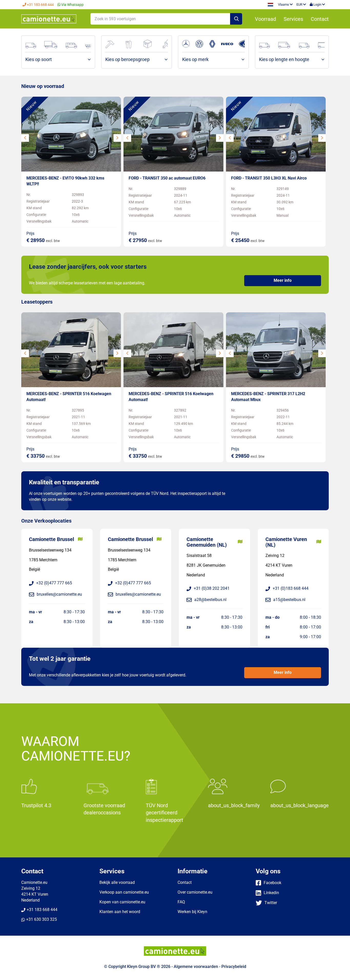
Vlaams (284, 4)
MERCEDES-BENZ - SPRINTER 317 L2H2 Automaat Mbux (268, 396)
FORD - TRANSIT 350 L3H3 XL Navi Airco (269, 178)
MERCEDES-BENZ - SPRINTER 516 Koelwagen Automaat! (68, 396)
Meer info (283, 280)
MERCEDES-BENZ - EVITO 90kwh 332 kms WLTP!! (65, 181)
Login (317, 4)
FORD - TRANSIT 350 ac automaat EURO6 (167, 178)
